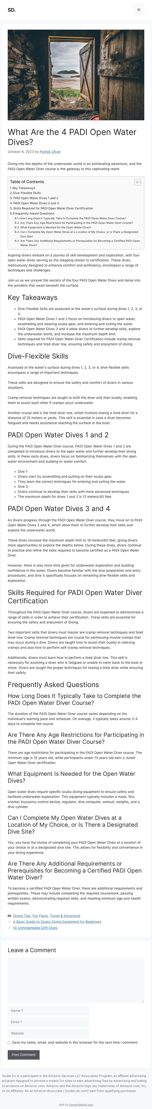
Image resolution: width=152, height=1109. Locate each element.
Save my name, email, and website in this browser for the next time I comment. (75, 1042)
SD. (12, 10)
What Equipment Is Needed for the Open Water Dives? (55, 227)
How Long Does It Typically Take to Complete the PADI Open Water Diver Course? (73, 218)
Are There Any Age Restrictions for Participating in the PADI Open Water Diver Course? (76, 222)
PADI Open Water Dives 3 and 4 (36, 203)
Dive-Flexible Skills (27, 193)
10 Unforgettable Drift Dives (35, 928)
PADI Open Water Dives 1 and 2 (35, 198)
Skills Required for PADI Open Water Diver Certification (53, 208)
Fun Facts (40, 916)
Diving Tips (21, 916)
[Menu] (138, 10)
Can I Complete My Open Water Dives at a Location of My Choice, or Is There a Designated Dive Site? (79, 234)
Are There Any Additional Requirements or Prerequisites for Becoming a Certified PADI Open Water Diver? (80, 243)
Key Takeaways (23, 188)
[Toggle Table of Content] (135, 182)
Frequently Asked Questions (33, 213)
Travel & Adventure (65, 916)
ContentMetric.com (81, 1104)
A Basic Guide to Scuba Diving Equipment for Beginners (57, 922)
